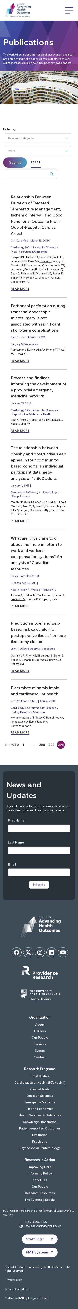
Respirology (50, 492)
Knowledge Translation (40, 1122)
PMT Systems (37, 1252)
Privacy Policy (13, 1280)
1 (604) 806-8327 (36, 1221)
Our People (40, 1037)
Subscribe (39, 884)
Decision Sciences (40, 1096)
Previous (14, 744)
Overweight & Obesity (24, 492)
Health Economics (40, 1109)
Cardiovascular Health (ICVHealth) (39, 1082)
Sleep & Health (21, 496)
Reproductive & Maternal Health (31, 414)
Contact (40, 1057)
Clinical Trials (39, 1089)
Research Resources (40, 1193)
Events (40, 1051)
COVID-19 (40, 1180)
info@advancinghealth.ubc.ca (43, 1225)
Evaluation (40, 1135)
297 (51, 745)
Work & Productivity (43, 589)
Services (40, 1044)
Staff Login (35, 1239)
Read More (20, 288)
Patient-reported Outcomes (40, 1128)
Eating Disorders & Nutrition (29, 712)
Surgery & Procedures (24, 344)
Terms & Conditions (17, 1289)
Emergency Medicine (39, 1102)
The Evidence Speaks (39, 1200)
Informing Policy (40, 1173)
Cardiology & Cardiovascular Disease (33, 247)
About (39, 1024)
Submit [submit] (15, 162)
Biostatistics (39, 1076)
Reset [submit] (36, 162)
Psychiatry (40, 1141)
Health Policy (19, 589)
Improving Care (39, 1167)
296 (42, 745)
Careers (40, 1031)
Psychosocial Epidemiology (40, 1148)
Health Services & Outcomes (29, 251)
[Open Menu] (69, 10)
